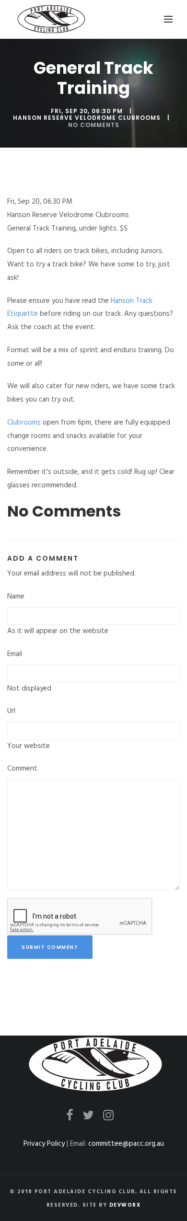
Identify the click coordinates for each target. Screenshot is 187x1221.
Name (15, 596)
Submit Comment (50, 947)
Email (14, 654)
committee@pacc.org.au (126, 1144)
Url (11, 711)
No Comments (93, 125)
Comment (22, 768)
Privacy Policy (44, 1144)
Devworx (125, 1205)
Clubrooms (24, 422)
